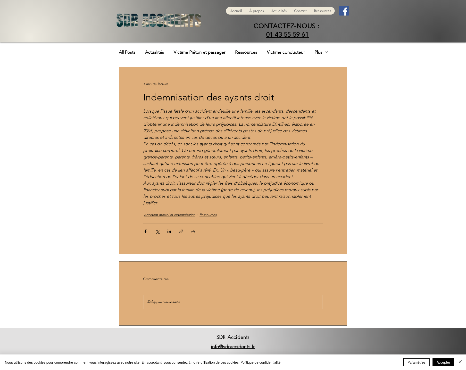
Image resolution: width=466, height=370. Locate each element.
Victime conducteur (286, 52)
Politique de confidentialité (261, 362)
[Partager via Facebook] (145, 231)
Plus (318, 52)
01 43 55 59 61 (287, 34)
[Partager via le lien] (181, 231)
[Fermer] (460, 362)
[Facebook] (344, 11)
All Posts (127, 52)
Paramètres (416, 362)
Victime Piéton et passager (199, 52)
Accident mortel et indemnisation (169, 215)
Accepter (443, 362)
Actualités (154, 52)
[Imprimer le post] (193, 231)
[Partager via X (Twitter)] (157, 231)
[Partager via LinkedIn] (169, 231)
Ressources (246, 52)
